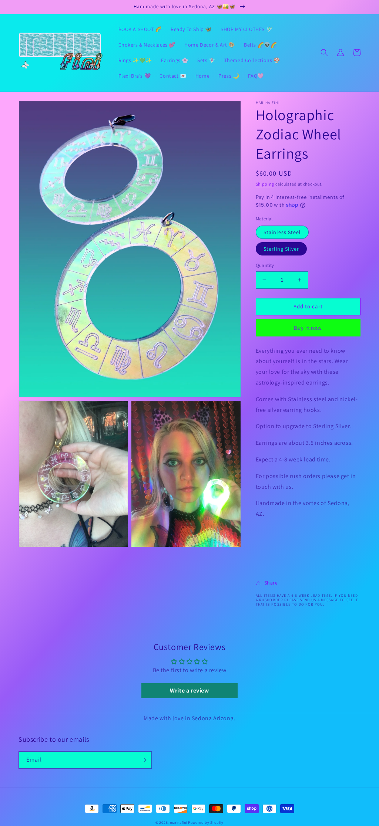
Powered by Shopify (206, 822)
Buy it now (308, 327)
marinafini (178, 822)
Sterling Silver (281, 249)
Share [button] (271, 582)
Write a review (189, 690)
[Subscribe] (143, 760)
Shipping (265, 184)
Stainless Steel (282, 232)
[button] (324, 52)
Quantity (265, 265)
